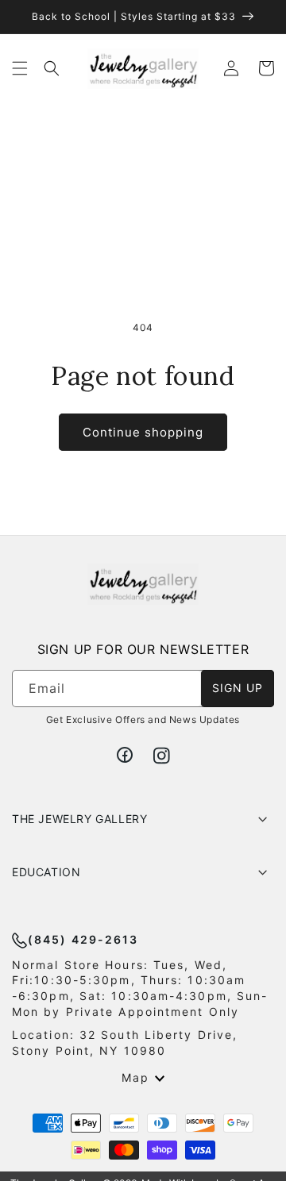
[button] (19, 68)
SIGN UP (237, 687)
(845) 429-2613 (83, 939)
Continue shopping (143, 432)
